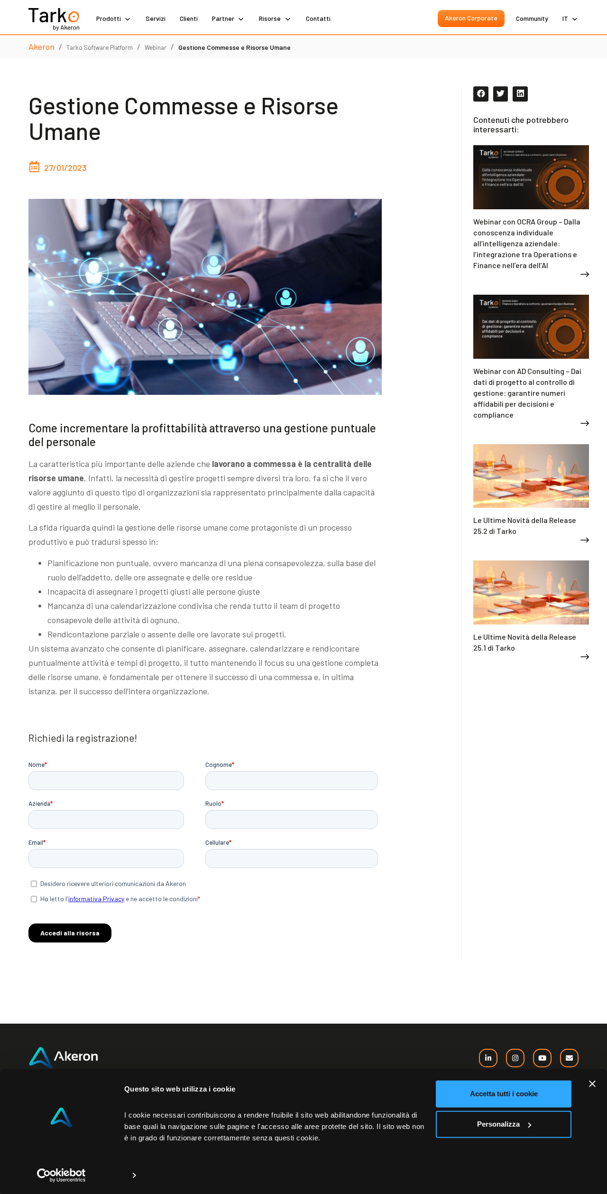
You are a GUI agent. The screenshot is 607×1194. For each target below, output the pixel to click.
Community (532, 18)
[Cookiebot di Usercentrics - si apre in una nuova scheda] (61, 1175)
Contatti (318, 18)
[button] (480, 94)
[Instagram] (515, 1058)
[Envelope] (569, 1058)
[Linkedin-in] (488, 1058)
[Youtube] (542, 1058)
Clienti (189, 18)
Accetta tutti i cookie (504, 1094)
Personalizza (498, 1124)
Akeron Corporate (471, 18)
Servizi (156, 18)
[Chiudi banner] (592, 1084)
